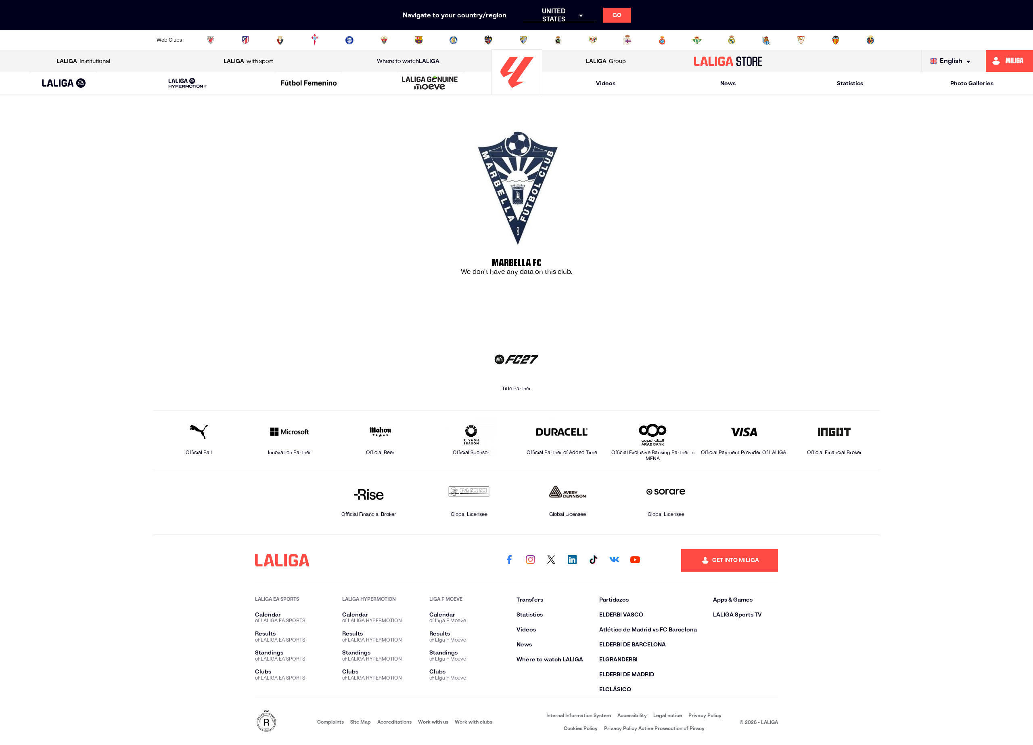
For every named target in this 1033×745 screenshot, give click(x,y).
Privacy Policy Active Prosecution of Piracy (654, 728)
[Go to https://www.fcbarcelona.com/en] (419, 40)
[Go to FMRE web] (266, 721)
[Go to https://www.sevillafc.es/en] (801, 40)
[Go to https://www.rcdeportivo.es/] (627, 40)
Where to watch (408, 61)
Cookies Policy (581, 728)
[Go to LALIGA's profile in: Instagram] (530, 560)
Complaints (330, 721)
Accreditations (394, 721)
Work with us (433, 721)
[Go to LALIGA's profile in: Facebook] (509, 560)
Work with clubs (473, 721)
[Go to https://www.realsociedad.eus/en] (766, 40)
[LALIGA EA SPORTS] (64, 83)
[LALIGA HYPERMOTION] (188, 83)
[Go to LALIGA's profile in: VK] (614, 560)
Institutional (83, 61)
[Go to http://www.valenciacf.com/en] (836, 40)
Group (606, 61)
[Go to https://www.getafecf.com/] (453, 40)
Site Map (360, 721)
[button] (64, 83)
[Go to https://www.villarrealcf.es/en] (870, 40)
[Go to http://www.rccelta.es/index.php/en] (315, 40)
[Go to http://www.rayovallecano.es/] (593, 40)
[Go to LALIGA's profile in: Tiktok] (593, 560)
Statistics (850, 83)
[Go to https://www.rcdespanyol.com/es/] (662, 40)
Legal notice (667, 715)
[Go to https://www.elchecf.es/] (384, 40)
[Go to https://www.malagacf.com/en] (523, 40)
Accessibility (632, 715)
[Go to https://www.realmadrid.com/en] (732, 40)
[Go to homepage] (517, 91)
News (728, 83)
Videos (605, 83)
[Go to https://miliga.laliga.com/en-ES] (1009, 61)
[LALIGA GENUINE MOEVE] (430, 83)
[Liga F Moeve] (309, 83)
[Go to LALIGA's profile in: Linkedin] (572, 560)
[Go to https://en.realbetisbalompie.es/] (697, 40)
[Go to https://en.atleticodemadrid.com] (245, 40)
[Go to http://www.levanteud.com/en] (488, 40)
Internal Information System (578, 715)
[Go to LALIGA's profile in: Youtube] (635, 560)
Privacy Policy (704, 715)
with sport (248, 61)
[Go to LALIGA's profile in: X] (551, 560)
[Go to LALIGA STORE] (728, 61)
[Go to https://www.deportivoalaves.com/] (349, 40)
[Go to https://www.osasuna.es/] (280, 40)
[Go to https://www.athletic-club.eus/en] (211, 40)
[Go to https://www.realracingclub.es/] (558, 40)
